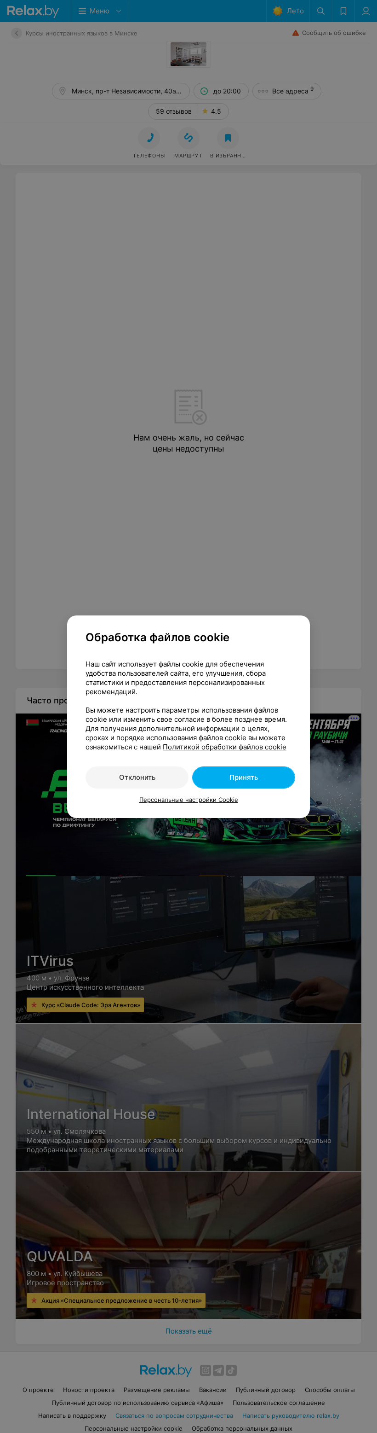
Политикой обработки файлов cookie (224, 747)
